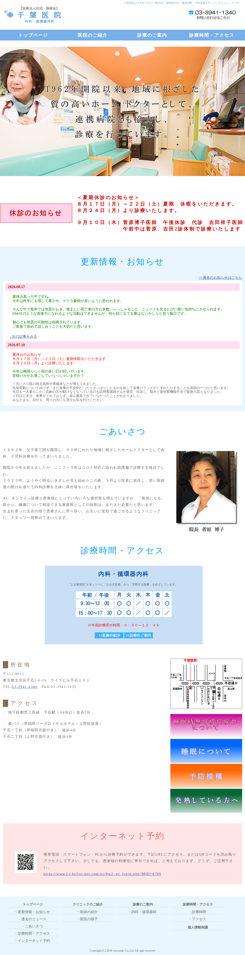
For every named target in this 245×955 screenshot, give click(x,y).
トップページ (33, 35)
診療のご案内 (152, 35)
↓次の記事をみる (23, 336)
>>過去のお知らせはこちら (220, 278)
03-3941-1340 (25, 687)
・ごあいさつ (32, 926)
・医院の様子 (87, 919)
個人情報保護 (198, 927)
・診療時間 (197, 912)
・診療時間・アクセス (32, 933)
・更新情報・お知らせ (32, 912)
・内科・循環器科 (142, 912)
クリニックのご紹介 (88, 904)
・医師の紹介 (87, 912)
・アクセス (197, 919)
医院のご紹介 (93, 35)
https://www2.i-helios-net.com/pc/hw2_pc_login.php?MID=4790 (102, 874)
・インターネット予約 (32, 941)
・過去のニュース (32, 919)
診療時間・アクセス (211, 35)
